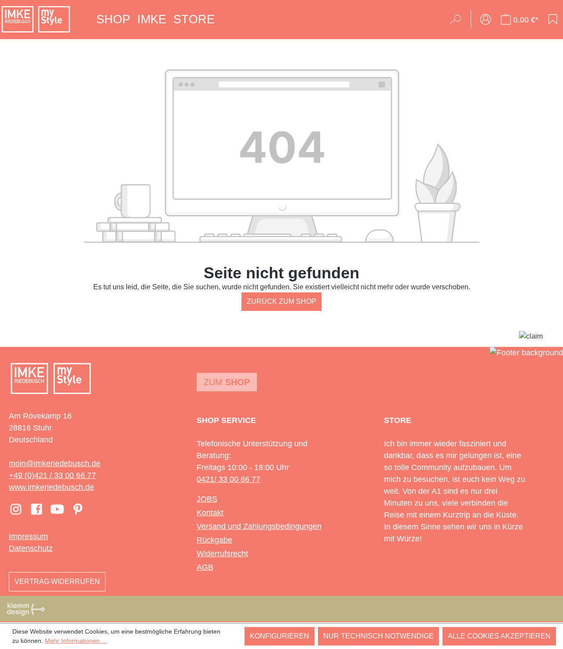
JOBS (207, 499)
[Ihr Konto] (485, 19)
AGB (205, 567)
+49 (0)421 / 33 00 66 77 (52, 475)
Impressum (28, 536)
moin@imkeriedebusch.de (54, 463)
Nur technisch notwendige (378, 636)
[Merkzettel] (553, 19)
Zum (227, 382)
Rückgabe (214, 540)
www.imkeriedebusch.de (51, 487)
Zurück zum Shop (281, 301)
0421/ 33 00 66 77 (228, 479)
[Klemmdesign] (26, 609)
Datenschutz (31, 548)
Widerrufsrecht (222, 553)
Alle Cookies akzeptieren (499, 636)
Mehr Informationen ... (76, 640)
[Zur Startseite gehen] (36, 19)
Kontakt (210, 512)
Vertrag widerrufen (57, 581)
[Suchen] (458, 19)
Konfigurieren (279, 636)
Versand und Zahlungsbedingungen (259, 526)
